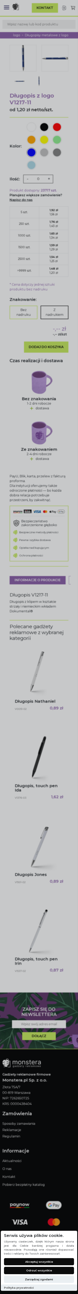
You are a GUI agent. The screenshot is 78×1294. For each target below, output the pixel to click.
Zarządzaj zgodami (39, 1279)
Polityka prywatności (19, 1287)
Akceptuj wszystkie (39, 1261)
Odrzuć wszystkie (39, 1270)
